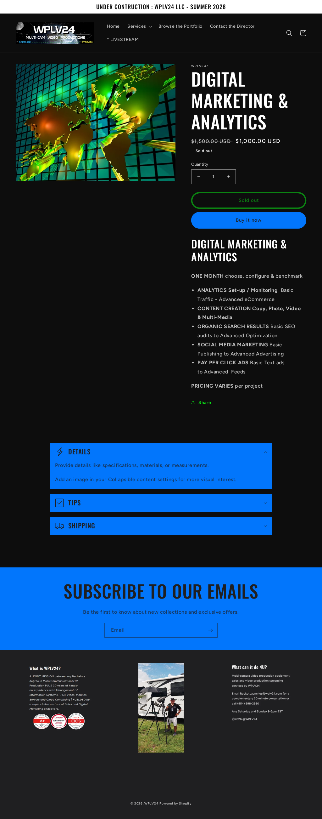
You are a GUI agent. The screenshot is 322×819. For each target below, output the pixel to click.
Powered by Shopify (175, 803)
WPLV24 (151, 803)
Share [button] (204, 402)
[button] (139, 26)
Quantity (199, 164)
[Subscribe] (210, 630)
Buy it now (249, 220)
